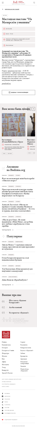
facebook (7, 393)
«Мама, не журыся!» (13, 276)
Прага (4, 153)
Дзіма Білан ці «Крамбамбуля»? (15, 280)
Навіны (4, 342)
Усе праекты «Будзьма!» (19, 312)
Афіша (4, 362)
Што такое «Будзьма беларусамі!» (17, 301)
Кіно (3, 359)
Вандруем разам (19, 241)
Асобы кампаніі (15, 307)
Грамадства (11, 175)
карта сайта (5, 386)
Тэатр (4, 367)
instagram (7, 396)
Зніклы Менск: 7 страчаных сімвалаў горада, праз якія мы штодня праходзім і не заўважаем (18, 247)
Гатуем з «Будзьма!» (26, 350)
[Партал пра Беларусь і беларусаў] (18, 2)
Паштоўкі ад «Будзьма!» (24, 370)
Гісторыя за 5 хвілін (8, 350)
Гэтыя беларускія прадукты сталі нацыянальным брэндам (15, 259)
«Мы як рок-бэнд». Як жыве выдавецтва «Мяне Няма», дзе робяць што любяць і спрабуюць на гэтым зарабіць (17, 222)
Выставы (5, 15)
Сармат (22, 342)
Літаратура (18, 186)
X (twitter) (7, 404)
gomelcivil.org (6, 83)
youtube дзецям (9, 410)
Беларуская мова (25, 348)
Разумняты (23, 345)
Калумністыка (6, 345)
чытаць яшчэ (6, 230)
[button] (33, 109)
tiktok (6, 402)
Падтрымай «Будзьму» (11, 419)
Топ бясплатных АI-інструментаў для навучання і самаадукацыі (17, 270)
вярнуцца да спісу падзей (12, 9)
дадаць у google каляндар (19, 92)
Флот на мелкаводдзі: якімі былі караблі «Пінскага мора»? (18, 179)
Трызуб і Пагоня (7, 373)
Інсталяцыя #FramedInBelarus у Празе (12, 140)
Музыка (4, 356)
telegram (7, 399)
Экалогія (23, 366)
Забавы (22, 353)
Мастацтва (5, 364)
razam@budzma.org (10, 413)
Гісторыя (18, 175)
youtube (7, 407)
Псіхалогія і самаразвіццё (24, 362)
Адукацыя (18, 265)
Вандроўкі (5, 370)
